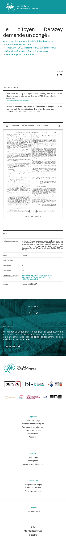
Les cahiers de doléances (33, 464)
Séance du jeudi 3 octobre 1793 (20, 54)
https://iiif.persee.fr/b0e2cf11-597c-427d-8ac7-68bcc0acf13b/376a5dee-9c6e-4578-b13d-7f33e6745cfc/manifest (37, 277)
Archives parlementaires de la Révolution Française (28, 41)
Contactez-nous (33, 511)
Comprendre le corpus (33, 484)
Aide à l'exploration (33, 488)
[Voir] (49, 35)
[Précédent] (29, 211)
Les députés (33, 461)
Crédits (33, 535)
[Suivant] (36, 211)
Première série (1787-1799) (18, 44)
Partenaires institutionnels (33, 427)
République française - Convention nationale (27, 51)
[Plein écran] (58, 126)
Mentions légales (33, 531)
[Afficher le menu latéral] (7, 126)
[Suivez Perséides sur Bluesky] (37, 313)
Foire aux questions (33, 491)
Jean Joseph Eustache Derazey (17, 100)
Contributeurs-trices (33, 430)
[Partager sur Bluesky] (61, 75)
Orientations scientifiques (33, 424)
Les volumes (33, 457)
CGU (33, 527)
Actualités (33, 437)
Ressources (33, 434)
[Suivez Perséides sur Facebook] (29, 313)
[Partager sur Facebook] (57, 75)
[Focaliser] (61, 94)
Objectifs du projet (33, 420)
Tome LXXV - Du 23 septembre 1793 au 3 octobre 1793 (30, 48)
